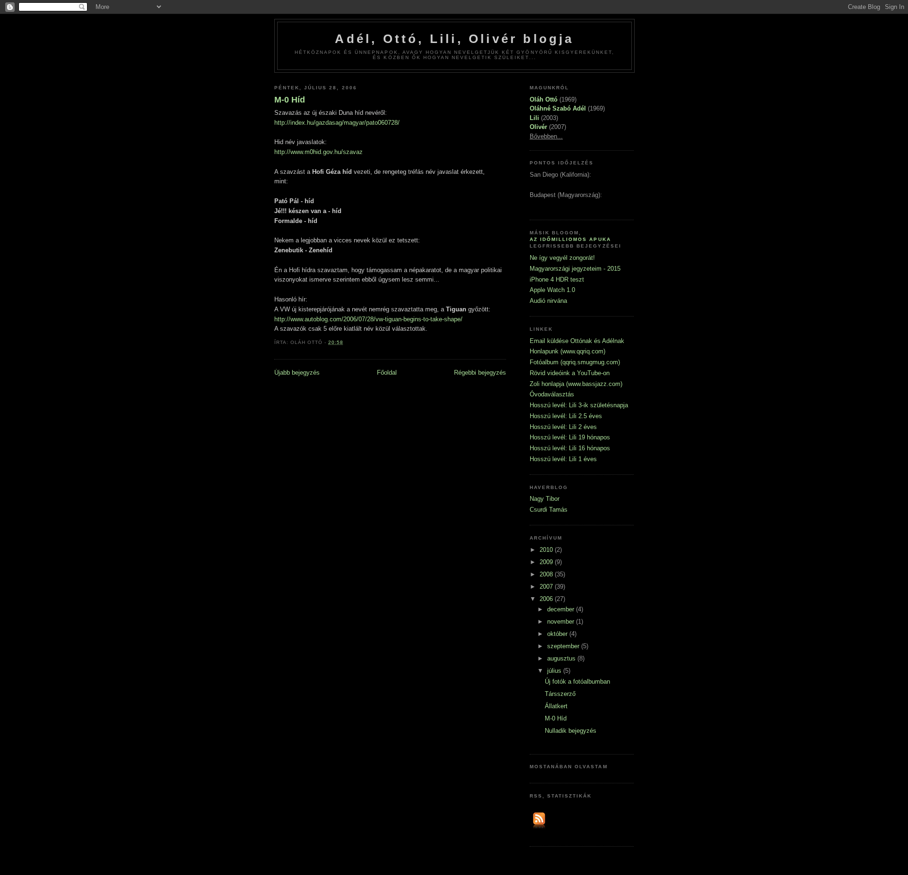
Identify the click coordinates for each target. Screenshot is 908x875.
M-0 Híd (289, 99)
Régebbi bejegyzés (480, 372)
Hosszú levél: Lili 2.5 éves (566, 416)
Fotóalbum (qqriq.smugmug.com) (575, 362)
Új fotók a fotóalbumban (577, 681)
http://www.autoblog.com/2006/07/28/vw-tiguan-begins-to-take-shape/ (368, 319)
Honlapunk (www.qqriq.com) (567, 351)
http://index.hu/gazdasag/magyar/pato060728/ (337, 122)
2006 (547, 598)
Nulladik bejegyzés (570, 730)
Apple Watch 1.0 (552, 289)
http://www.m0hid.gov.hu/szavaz (318, 151)
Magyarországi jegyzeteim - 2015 (575, 268)
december (561, 609)
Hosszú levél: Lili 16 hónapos (570, 448)
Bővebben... (546, 136)
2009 (547, 562)
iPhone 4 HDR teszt (557, 279)
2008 (547, 574)
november (561, 621)
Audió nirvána (548, 300)
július (555, 670)
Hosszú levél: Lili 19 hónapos (570, 437)
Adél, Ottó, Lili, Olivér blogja (454, 39)
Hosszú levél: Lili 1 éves (563, 459)
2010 (547, 549)
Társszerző (560, 693)
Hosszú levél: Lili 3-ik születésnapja (579, 405)
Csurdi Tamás (549, 509)
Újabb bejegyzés (297, 372)
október (558, 633)
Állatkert (556, 706)
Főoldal (387, 372)
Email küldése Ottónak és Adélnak (577, 340)
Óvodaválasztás (552, 394)
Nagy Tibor (544, 498)
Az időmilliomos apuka (570, 239)
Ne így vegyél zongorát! (562, 257)
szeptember (564, 646)
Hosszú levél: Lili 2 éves (563, 426)
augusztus (562, 658)
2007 (547, 586)
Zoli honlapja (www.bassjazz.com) (576, 383)
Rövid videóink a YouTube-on (570, 373)
